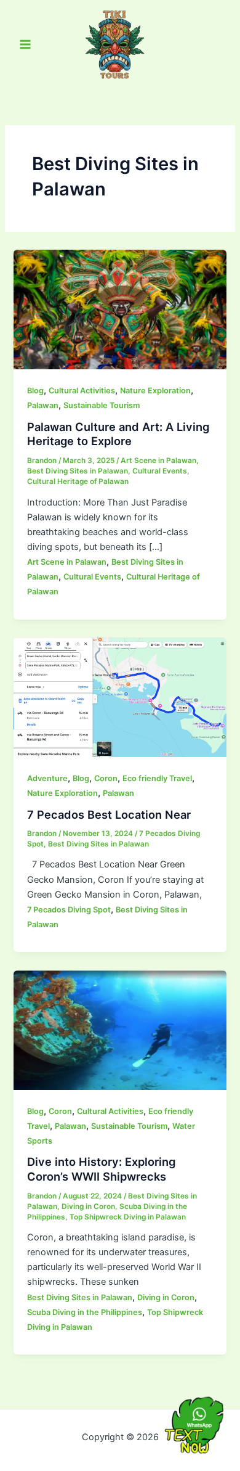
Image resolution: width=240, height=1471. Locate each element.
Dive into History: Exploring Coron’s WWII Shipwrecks (101, 1169)
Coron (106, 778)
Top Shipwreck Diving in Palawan (128, 1217)
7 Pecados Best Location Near (109, 814)
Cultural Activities (82, 390)
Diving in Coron (88, 1206)
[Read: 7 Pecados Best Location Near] (120, 696)
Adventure (47, 778)
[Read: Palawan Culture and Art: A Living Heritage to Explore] (120, 308)
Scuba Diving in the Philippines (84, 1312)
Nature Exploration (155, 390)
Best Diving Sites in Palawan (77, 471)
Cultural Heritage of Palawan (78, 481)
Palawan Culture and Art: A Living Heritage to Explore (118, 434)
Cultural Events (159, 471)
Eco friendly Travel (157, 778)
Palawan (42, 405)
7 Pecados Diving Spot (69, 909)
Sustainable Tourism (101, 405)
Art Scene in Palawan (158, 460)
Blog (35, 390)
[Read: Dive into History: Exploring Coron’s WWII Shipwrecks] (120, 1029)
